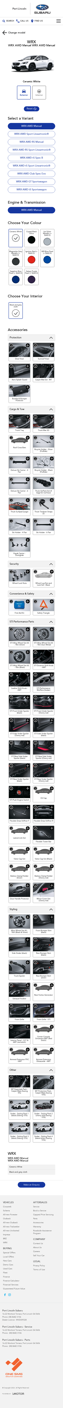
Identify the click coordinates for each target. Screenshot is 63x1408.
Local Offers (8, 1257)
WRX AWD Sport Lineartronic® (31, 134)
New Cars (7, 1261)
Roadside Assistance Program (42, 1232)
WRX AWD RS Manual (32, 142)
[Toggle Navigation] (58, 21)
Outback (7, 1219)
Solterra (6, 1211)
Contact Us (38, 1244)
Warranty (37, 1227)
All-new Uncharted (11, 1231)
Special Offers (9, 1253)
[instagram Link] (9, 1295)
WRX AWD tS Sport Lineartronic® (31, 166)
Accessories (38, 1223)
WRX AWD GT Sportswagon (31, 182)
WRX (5, 1243)
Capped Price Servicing (43, 1215)
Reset (30, 109)
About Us (37, 1248)
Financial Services (10, 1285)
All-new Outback (10, 1223)
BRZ (5, 1239)
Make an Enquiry (32, 1185)
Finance (6, 1277)
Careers (36, 1252)
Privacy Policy (39, 1266)
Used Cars (7, 1269)
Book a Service (39, 1211)
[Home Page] (31, 9)
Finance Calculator (11, 1281)
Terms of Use (39, 1270)
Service (36, 1207)
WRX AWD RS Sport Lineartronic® (32, 150)
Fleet (5, 1273)
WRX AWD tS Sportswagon (32, 189)
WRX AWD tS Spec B (31, 158)
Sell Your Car (38, 1256)
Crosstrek (7, 1207)
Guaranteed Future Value (14, 1289)
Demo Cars (8, 1265)
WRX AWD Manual (31, 126)
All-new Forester (10, 1215)
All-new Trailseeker (11, 1227)
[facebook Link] (5, 1295)
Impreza (6, 1235)
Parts (35, 1219)
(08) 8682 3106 (15, 1317)
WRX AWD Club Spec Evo (31, 174)
